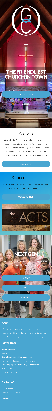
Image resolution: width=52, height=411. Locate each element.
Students (26, 297)
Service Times (26, 94)
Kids (26, 287)
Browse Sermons (26, 197)
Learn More (26, 164)
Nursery (26, 278)
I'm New (26, 104)
